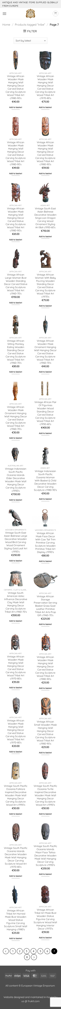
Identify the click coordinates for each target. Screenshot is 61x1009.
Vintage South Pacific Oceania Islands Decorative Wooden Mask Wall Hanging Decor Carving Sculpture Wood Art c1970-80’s (15, 857)
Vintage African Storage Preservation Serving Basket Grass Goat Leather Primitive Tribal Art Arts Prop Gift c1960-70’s (45, 606)
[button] (4, 13)
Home (6, 24)
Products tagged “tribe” (30, 24)
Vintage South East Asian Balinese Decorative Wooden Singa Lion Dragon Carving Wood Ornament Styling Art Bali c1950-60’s (45, 218)
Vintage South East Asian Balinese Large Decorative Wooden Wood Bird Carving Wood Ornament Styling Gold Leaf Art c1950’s (15, 542)
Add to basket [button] (15, 107)
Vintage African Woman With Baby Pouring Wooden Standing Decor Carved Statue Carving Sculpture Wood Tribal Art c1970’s (45, 285)
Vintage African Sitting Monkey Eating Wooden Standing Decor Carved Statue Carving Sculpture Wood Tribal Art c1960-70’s (16, 351)
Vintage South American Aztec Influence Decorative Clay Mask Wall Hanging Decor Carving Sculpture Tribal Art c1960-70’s (15, 602)
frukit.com (34, 1001)
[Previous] (6, 951)
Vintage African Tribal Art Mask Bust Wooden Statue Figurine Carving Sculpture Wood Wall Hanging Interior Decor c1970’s (45, 919)
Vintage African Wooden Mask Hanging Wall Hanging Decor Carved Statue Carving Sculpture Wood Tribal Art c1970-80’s (45, 87)
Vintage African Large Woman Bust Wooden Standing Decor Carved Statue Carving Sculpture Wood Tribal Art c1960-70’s (15, 284)
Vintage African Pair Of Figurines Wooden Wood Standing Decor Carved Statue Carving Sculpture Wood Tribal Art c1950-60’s (45, 413)
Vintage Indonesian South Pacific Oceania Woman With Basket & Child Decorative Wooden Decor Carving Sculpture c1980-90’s (45, 480)
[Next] (34, 957)
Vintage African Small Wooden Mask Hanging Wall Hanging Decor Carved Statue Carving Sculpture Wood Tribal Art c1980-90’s (45, 732)
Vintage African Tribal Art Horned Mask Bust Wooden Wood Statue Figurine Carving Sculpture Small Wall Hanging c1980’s (15, 920)
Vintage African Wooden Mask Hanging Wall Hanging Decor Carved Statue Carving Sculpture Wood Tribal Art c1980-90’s (16, 87)
